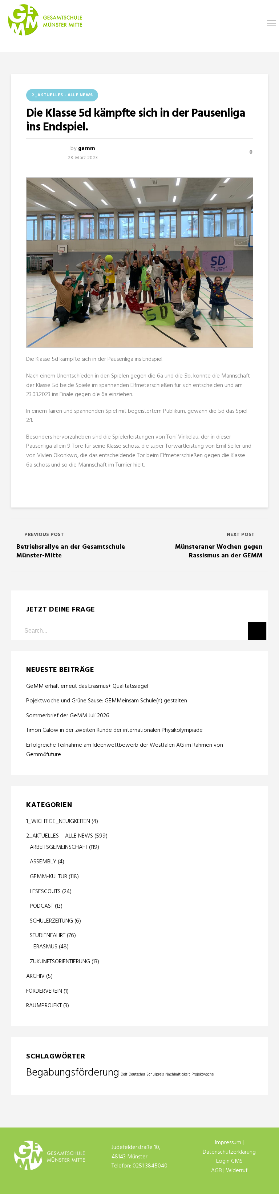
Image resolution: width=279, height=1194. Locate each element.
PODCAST (41, 906)
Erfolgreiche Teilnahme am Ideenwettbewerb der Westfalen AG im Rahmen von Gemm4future (124, 750)
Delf (124, 1075)
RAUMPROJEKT (44, 1006)
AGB (216, 1170)
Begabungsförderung (72, 1072)
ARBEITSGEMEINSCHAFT (59, 847)
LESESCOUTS (45, 891)
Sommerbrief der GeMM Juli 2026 (67, 716)
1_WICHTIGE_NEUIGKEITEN (58, 821)
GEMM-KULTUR (48, 877)
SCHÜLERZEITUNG (51, 921)
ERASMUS (45, 947)
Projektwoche (202, 1075)
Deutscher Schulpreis (146, 1075)
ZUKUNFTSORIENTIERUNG (60, 962)
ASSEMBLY (43, 862)
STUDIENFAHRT (47, 935)
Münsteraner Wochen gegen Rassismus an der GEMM (219, 551)
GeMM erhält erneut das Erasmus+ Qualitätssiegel (88, 686)
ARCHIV (35, 976)
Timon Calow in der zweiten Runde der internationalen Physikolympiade (114, 730)
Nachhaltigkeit (177, 1075)
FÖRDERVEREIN (44, 991)
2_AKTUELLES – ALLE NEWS (59, 836)
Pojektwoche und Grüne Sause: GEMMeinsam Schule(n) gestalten (106, 701)
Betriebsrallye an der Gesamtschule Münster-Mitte (70, 551)
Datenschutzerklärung (229, 1152)
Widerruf (236, 1170)
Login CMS (229, 1161)
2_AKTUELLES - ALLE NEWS (62, 95)
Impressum (228, 1142)
